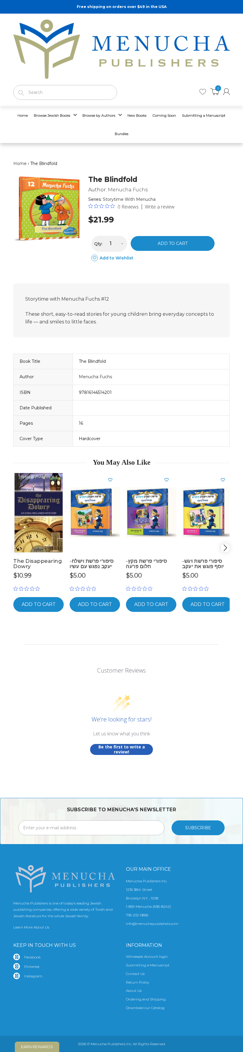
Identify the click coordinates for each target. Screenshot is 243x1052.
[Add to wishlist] (56, 479)
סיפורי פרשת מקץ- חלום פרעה (146, 564)
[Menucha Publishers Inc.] (121, 48)
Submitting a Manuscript (148, 965)
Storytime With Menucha (129, 199)
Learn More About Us (31, 927)
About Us (134, 990)
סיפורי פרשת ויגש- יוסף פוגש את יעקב (203, 564)
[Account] (226, 91)
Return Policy (137, 982)
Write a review (160, 206)
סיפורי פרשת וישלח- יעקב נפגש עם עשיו (91, 564)
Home (20, 163)
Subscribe (198, 827)
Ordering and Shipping (146, 999)
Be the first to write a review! (121, 749)
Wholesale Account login (147, 956)
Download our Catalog (145, 1008)
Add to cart (173, 243)
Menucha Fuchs (128, 190)
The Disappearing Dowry (37, 564)
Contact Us (135, 973)
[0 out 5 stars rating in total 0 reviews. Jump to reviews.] (28, 588)
